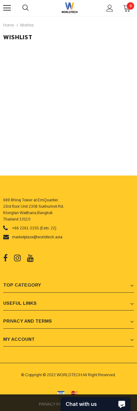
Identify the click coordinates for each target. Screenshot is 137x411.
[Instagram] (17, 258)
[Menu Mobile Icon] (7, 8)
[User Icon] (109, 8)
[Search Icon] (31, 8)
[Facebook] (5, 258)
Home (8, 25)
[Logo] (69, 7)
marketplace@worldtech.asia (37, 237)
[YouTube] (30, 258)
